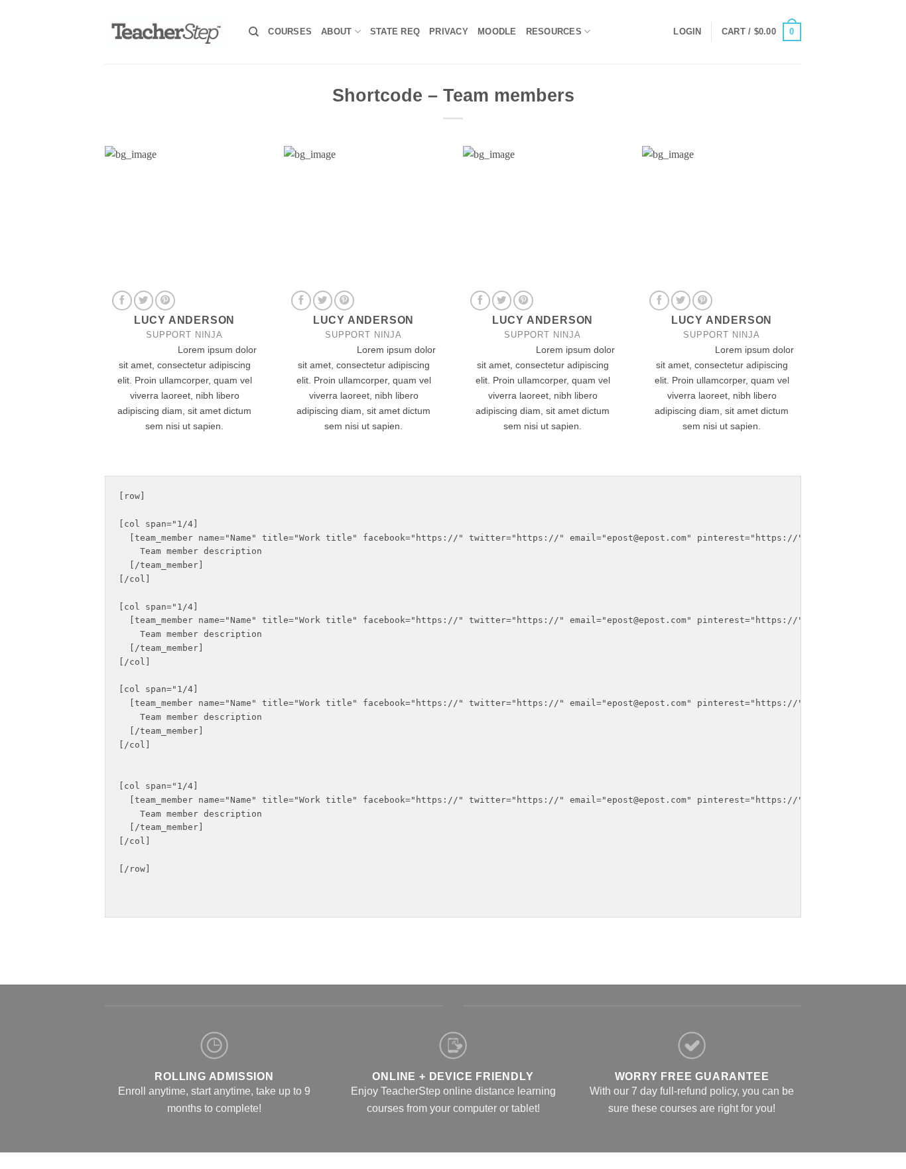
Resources (554, 31)
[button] (687, 32)
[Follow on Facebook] (122, 300)
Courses (290, 31)
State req (395, 31)
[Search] (254, 31)
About (336, 31)
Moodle (497, 31)
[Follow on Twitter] (144, 300)
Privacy (448, 31)
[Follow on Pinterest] (165, 300)
